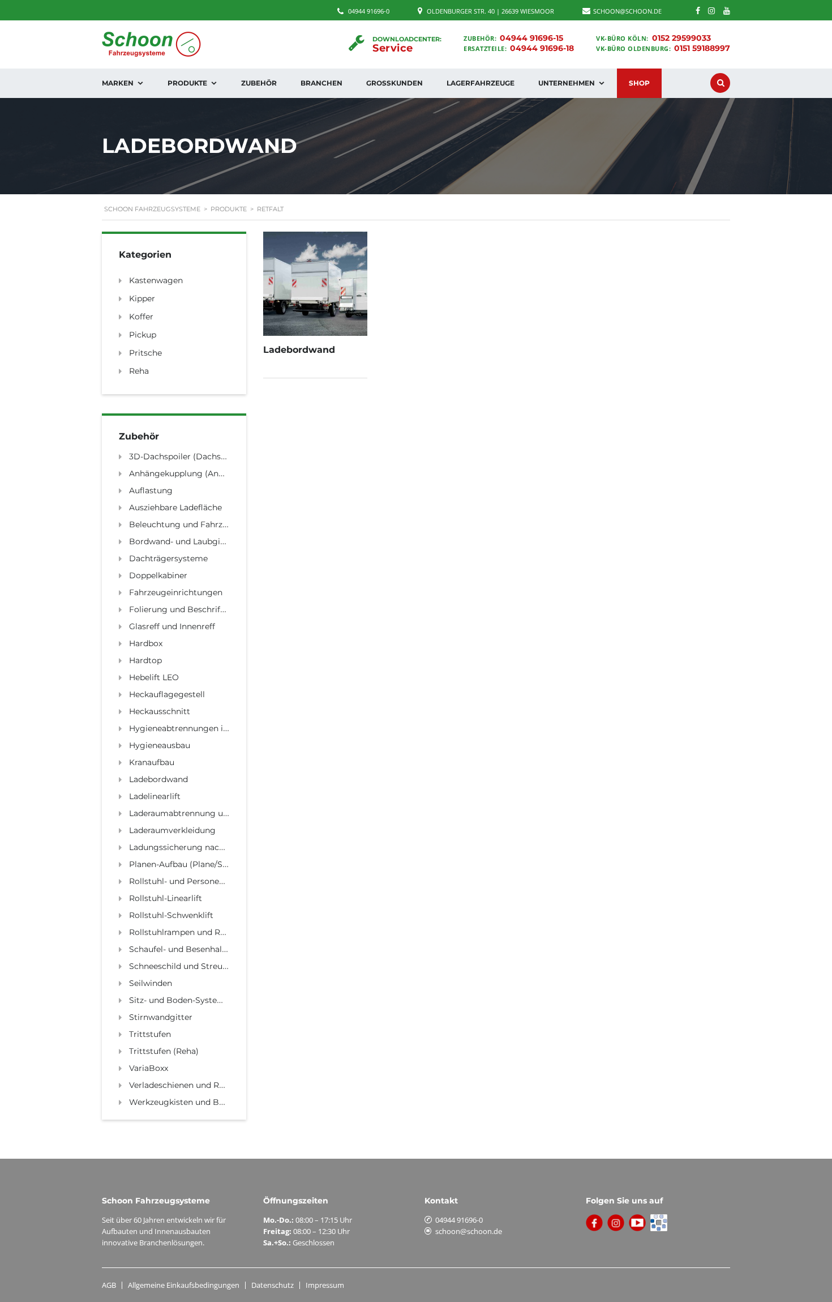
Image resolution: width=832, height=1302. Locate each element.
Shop (639, 83)
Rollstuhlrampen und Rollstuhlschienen (207, 932)
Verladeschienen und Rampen (188, 1085)
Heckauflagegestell (167, 694)
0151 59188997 (702, 48)
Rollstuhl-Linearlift (165, 898)
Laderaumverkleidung (172, 830)
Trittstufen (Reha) (164, 1051)
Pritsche (145, 353)
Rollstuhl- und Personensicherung (196, 881)
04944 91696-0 (368, 11)
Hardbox (145, 643)
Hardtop (145, 660)
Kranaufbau (151, 762)
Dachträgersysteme (168, 558)
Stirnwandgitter (160, 1017)
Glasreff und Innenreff (172, 626)
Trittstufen (150, 1034)
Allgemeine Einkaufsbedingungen (183, 1285)
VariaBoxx (148, 1068)
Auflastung (151, 490)
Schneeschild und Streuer (179, 966)
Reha (139, 371)
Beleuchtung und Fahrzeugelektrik (198, 524)
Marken (118, 83)
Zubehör (259, 83)
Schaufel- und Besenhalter (181, 949)
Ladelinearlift (155, 796)
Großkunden (394, 83)
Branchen (321, 83)
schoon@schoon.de (468, 1231)
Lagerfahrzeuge (480, 83)
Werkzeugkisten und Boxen (183, 1102)
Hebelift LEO (154, 677)
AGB (109, 1285)
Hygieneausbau (159, 745)
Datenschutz (272, 1285)
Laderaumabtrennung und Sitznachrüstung (215, 813)
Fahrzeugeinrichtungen (175, 592)
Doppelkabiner (158, 575)
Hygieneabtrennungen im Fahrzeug (200, 728)
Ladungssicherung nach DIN (185, 847)
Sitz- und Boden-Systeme (179, 1000)
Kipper (142, 298)
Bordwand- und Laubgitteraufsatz (196, 541)
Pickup (142, 335)
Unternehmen (566, 83)
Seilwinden (150, 983)
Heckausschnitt (159, 711)
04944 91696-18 (542, 48)
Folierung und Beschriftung (184, 609)
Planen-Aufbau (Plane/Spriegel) (191, 864)
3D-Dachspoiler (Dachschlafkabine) (199, 456)
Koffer (141, 316)
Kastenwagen (156, 280)
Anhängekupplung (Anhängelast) (194, 473)
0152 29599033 (681, 38)
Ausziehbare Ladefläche (175, 507)
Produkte (187, 83)
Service (392, 48)
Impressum (325, 1285)
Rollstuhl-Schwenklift (171, 915)
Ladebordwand (158, 779)
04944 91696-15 (531, 38)
